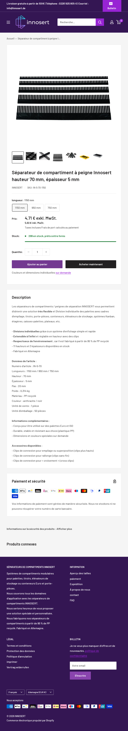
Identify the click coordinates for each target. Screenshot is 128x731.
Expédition (76, 584)
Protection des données (21, 650)
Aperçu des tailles (80, 573)
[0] (118, 22)
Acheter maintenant (91, 264)
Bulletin (112, 8)
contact (74, 594)
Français (12, 692)
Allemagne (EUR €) (37, 692)
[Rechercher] (100, 22)
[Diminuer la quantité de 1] (28, 251)
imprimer (12, 661)
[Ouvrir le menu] (8, 22)
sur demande (63, 272)
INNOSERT (17, 187)
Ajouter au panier (37, 264)
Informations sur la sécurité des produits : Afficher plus (39, 528)
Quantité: (17, 251)
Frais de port (48, 227)
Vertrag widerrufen (18, 667)
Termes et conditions (19, 645)
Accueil (10, 38)
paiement (75, 578)
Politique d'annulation (19, 656)
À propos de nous (80, 589)
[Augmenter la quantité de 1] (46, 251)
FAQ (72, 600)
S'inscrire (80, 675)
